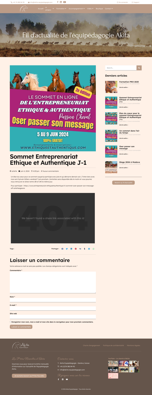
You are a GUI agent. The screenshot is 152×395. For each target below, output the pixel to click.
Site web (13, 314)
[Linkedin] (62, 379)
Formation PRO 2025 (129, 82)
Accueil (40, 9)
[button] (62, 248)
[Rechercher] (139, 67)
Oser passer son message (126, 147)
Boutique (99, 9)
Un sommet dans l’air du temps (129, 132)
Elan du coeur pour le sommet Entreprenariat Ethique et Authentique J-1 (130, 116)
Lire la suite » (123, 87)
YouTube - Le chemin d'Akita (119, 358)
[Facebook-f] (58, 379)
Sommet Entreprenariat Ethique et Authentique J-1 (130, 99)
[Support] (136, 2)
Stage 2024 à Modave (129, 162)
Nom (12, 297)
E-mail (13, 305)
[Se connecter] (123, 2)
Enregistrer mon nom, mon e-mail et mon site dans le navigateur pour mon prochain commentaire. (52, 322)
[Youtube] (67, 379)
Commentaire (16, 270)
